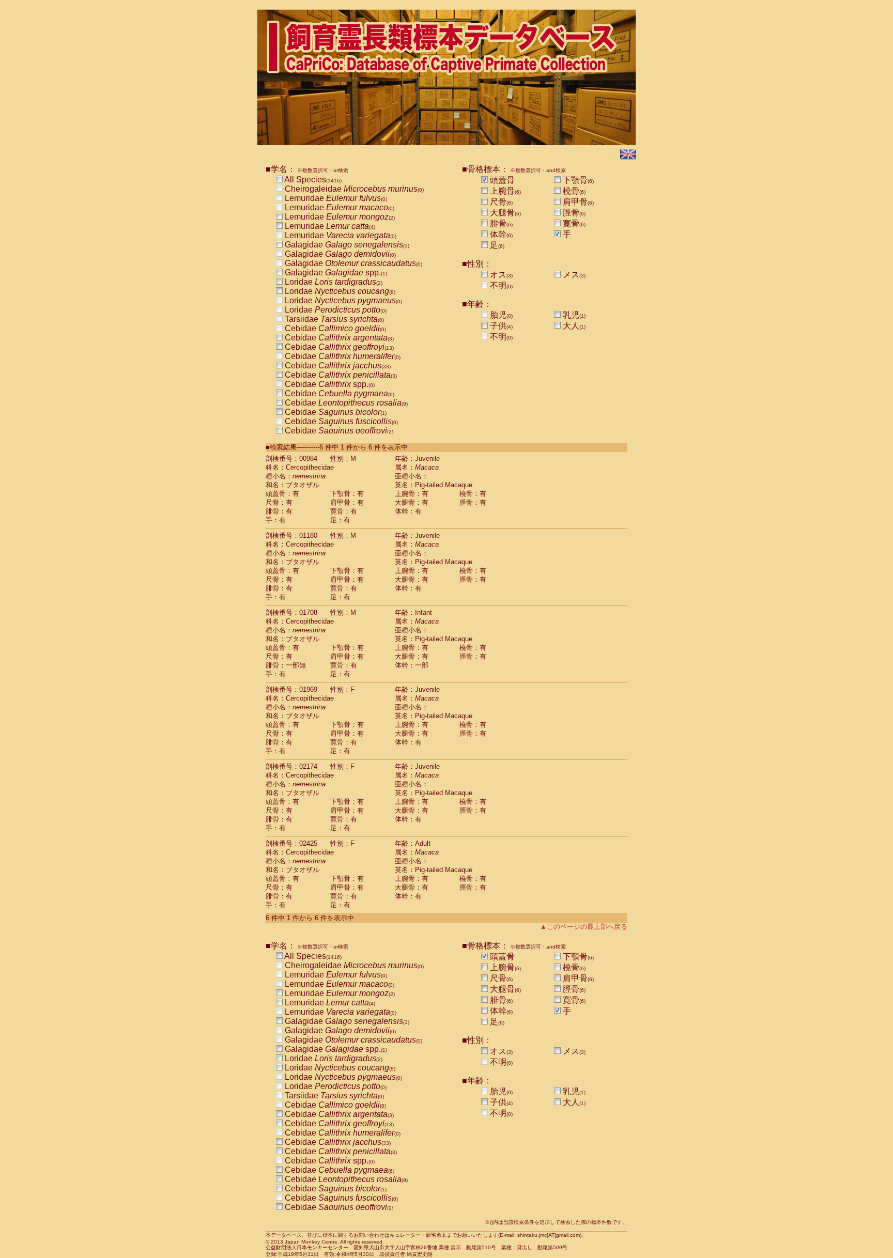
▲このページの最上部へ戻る (583, 926)
